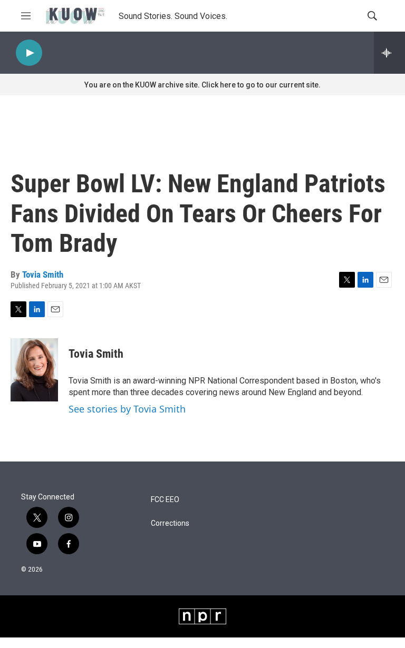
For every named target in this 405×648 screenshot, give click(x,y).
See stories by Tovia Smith (127, 408)
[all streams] (389, 53)
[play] (29, 53)
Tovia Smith (42, 274)
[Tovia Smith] (34, 369)
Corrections (170, 523)
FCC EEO (165, 500)
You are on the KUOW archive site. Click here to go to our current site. (202, 85)
